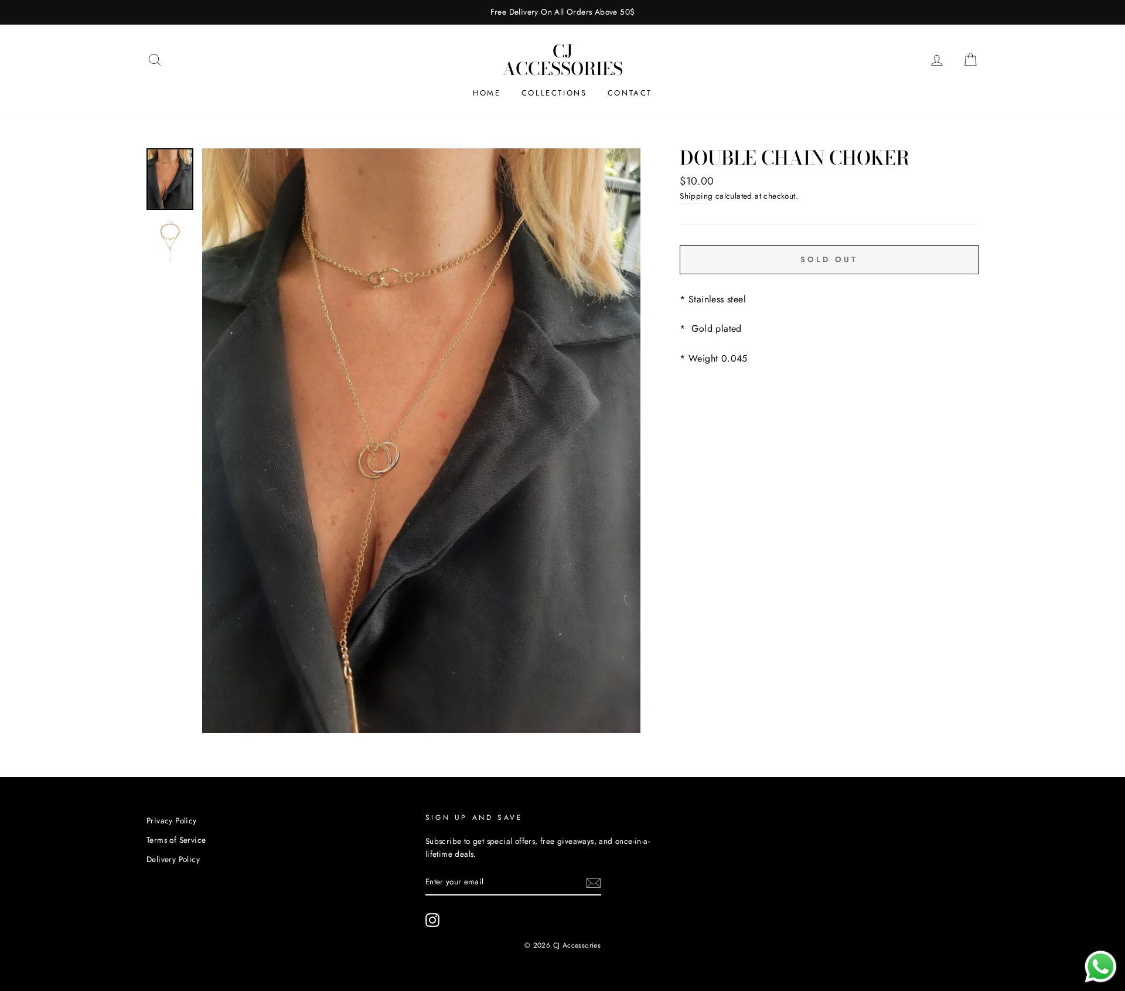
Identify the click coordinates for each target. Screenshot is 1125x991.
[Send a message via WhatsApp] (1100, 966)
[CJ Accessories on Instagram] (432, 920)
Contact (630, 92)
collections (554, 92)
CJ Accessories (562, 60)
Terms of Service (176, 840)
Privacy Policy (171, 820)
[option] (562, 12)
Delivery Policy (173, 859)
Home (486, 92)
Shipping (696, 196)
